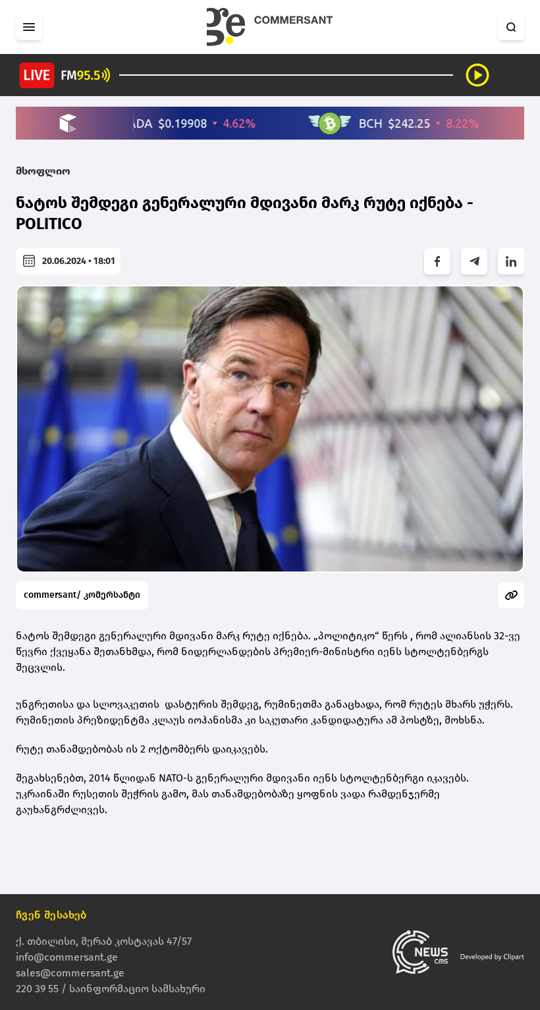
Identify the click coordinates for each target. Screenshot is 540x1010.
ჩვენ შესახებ (51, 915)
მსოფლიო (43, 171)
